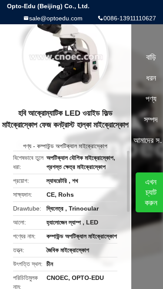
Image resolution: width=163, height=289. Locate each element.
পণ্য (27, 146)
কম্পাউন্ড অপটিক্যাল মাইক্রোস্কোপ (72, 146)
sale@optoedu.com (56, 18)
